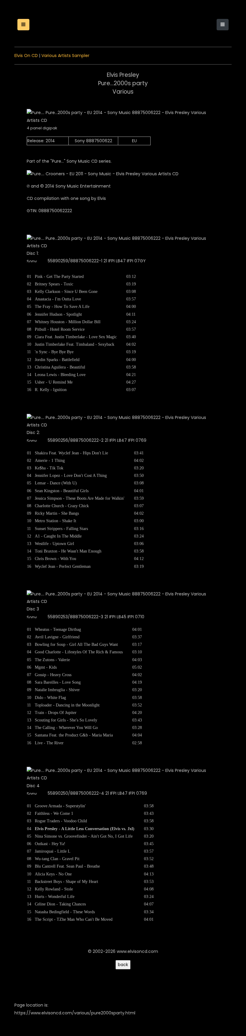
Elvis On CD (26, 56)
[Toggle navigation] (223, 24)
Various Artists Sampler (65, 56)
